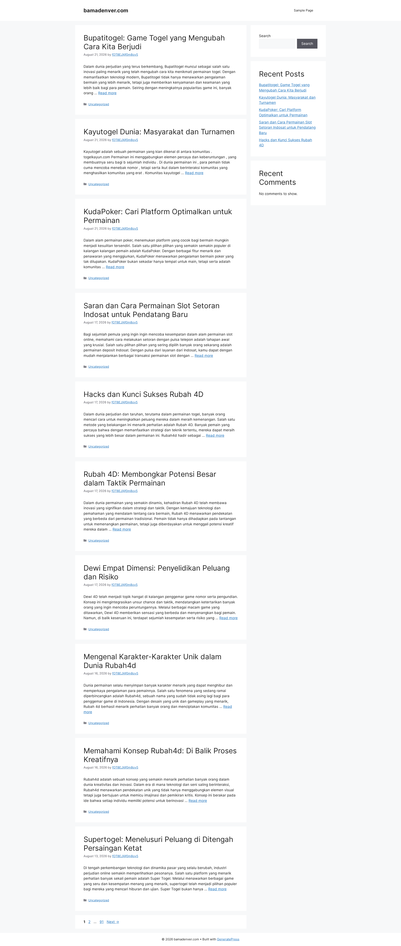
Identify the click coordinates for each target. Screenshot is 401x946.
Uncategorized (98, 104)
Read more (107, 93)
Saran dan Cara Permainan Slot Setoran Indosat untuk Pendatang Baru (152, 310)
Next (113, 922)
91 (102, 922)
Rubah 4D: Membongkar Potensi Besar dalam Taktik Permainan (150, 478)
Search (265, 36)
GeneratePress (228, 939)
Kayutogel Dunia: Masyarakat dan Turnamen (159, 131)
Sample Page (303, 10)
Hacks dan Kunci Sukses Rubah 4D (143, 394)
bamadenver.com (106, 10)
